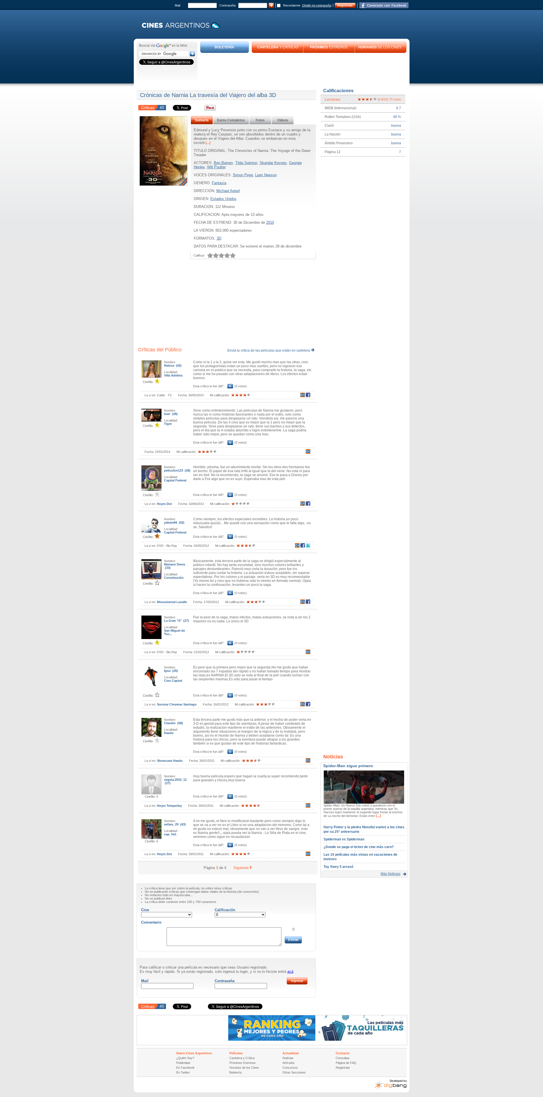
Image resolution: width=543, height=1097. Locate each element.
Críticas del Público (160, 349)
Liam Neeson (266, 175)
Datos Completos (231, 120)
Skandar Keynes (273, 163)
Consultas (343, 1058)
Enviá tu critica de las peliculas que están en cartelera (269, 350)
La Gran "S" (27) (176, 620)
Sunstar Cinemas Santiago (177, 704)
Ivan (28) (171, 414)
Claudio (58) (173, 723)
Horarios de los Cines (244, 1067)
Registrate (345, 5)
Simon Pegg (243, 175)
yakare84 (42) (174, 522)
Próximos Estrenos (242, 1062)
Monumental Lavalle (172, 602)
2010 (270, 222)
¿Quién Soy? (185, 1058)
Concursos (290, 1067)
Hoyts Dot (164, 504)
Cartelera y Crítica (242, 1058)
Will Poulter (216, 167)
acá (290, 971)
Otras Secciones (294, 1072)
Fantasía (219, 183)
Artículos (289, 1062)
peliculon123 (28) (177, 470)
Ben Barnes (223, 163)
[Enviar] (293, 939)
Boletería (235, 1072)
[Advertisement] (303, 68)
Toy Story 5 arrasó (338, 867)
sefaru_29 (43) (175, 824)
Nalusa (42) (173, 365)
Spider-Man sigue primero (348, 765)
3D (219, 238)
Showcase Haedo (170, 760)
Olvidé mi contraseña (316, 5)
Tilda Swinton (246, 163)
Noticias (288, 1058)
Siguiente (241, 868)
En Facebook (185, 1067)
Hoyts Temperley (169, 805)
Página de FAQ (346, 1062)
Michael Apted (228, 191)
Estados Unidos (223, 199)
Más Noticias (390, 874)
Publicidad (183, 1062)
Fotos (260, 120)
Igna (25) (171, 670)
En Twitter (183, 1072)
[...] (207, 143)
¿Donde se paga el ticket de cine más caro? (359, 847)
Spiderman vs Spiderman (344, 839)
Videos (282, 120)
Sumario (201, 120)
